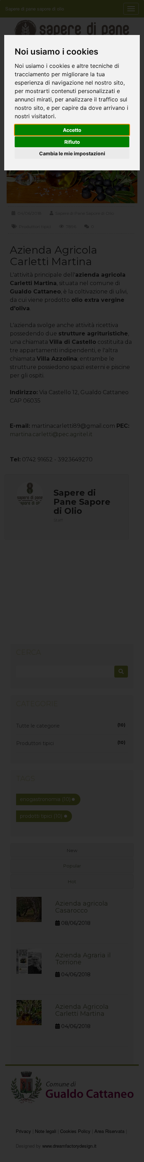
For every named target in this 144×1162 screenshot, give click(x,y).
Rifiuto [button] (72, 142)
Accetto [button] (72, 130)
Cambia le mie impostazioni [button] (72, 153)
